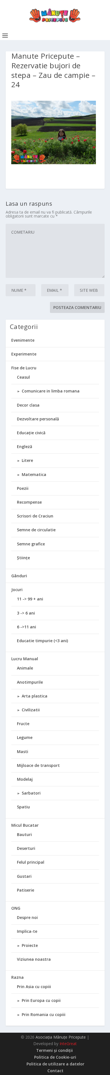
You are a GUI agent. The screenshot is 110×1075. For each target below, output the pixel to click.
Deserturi (26, 848)
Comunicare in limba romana (51, 391)
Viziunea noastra (34, 959)
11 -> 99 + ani (30, 599)
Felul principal (30, 862)
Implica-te (27, 931)
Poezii (22, 488)
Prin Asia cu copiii (34, 986)
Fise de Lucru (23, 367)
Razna (17, 977)
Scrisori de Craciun (35, 516)
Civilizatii (31, 709)
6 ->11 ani (26, 626)
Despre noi (27, 917)
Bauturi (24, 834)
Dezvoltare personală (38, 419)
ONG (15, 908)
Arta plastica (34, 696)
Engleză (24, 446)
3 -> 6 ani (26, 613)
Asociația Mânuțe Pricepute (61, 1037)
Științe (23, 557)
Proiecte (30, 945)
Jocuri (17, 589)
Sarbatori (31, 793)
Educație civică (31, 432)
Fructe (23, 723)
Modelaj (25, 779)
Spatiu (23, 806)
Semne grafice (31, 544)
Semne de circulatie (36, 529)
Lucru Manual (24, 658)
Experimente (23, 354)
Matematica (34, 474)
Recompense (29, 502)
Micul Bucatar (25, 825)
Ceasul (23, 377)
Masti (22, 751)
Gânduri (19, 575)
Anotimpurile (30, 682)
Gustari (24, 876)
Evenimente (22, 340)
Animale (25, 668)
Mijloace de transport (38, 765)
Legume (24, 737)
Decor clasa (28, 405)
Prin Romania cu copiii (43, 1014)
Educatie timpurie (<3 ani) (42, 640)
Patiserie (25, 890)
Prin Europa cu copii (41, 1000)
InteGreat (68, 1043)
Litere (27, 460)
